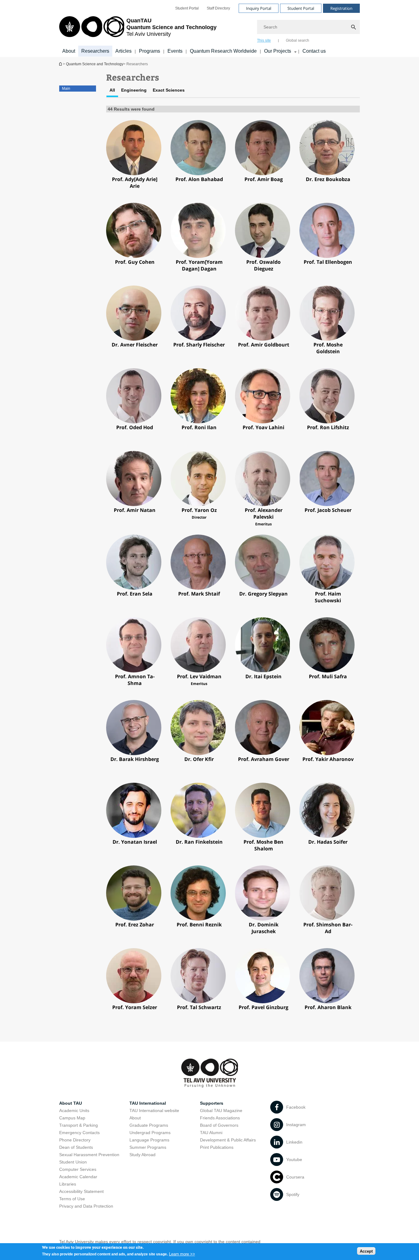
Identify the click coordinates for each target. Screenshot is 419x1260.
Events (175, 51)
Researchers (95, 51)
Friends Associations (220, 1117)
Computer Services (77, 1169)
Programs (149, 51)
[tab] (112, 92)
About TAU (70, 1103)
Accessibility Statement (81, 1191)
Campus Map (72, 1117)
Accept (366, 1251)
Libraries (67, 1184)
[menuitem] (187, 8)
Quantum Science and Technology (94, 64)
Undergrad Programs (150, 1132)
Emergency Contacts (79, 1132)
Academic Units (74, 1110)
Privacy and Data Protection (86, 1206)
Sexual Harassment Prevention (89, 1154)
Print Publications (216, 1147)
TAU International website (154, 1110)
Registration (341, 8)
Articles (123, 51)
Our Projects (277, 51)
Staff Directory (218, 8)
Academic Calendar (78, 1176)
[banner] (209, 28)
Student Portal (187, 8)
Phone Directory (74, 1139)
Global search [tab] (297, 40)
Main (66, 88)
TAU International (147, 1103)
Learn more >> (182, 1253)
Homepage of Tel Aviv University (61, 64)
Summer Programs (147, 1147)
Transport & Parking (78, 1125)
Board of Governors (219, 1125)
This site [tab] (264, 40)
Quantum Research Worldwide (223, 51)
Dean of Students (76, 1147)
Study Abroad (142, 1154)
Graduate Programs (148, 1125)
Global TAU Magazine (221, 1110)
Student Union (73, 1162)
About (68, 51)
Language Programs (149, 1139)
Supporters (211, 1103)
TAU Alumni (211, 1132)
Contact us (314, 51)
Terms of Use (72, 1198)
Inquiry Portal (258, 8)
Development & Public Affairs (228, 1139)
